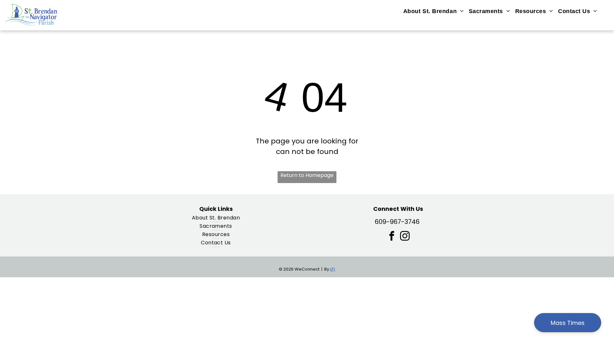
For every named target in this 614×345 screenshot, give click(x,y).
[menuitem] (433, 11)
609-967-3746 (397, 221)
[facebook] (392, 236)
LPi (332, 269)
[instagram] (405, 236)
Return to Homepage (307, 175)
